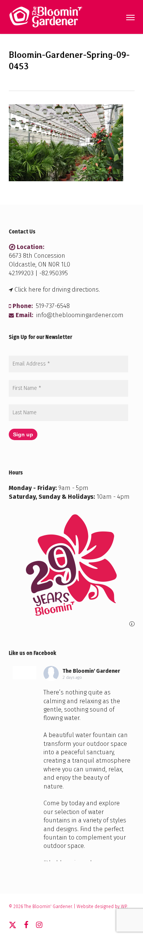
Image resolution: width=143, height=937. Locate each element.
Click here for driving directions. (57, 289)
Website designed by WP (102, 906)
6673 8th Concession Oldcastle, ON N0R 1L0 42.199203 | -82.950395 (39, 264)
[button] (130, 17)
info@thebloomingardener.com (80, 315)
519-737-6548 (53, 306)
